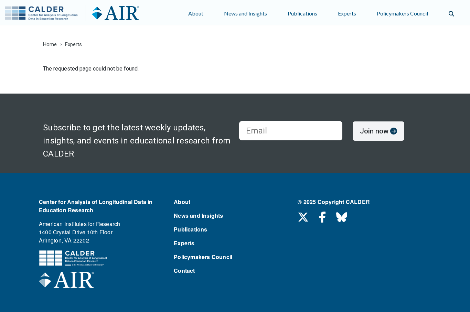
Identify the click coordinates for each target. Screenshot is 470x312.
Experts (347, 13)
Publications (302, 13)
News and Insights (245, 13)
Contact (184, 271)
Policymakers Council (402, 13)
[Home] (85, 14)
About (195, 13)
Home (50, 44)
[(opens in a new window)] (66, 282)
